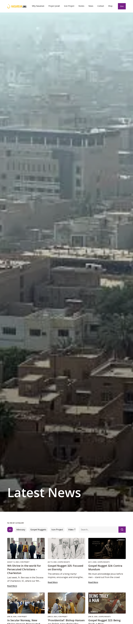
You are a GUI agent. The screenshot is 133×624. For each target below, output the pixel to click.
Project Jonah (54, 6)
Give (122, 6)
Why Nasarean (38, 6)
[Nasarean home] (16, 6)
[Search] (122, 529)
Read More (12, 586)
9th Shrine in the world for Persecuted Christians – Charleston (24, 569)
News (90, 6)
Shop (110, 6)
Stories (81, 6)
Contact (100, 6)
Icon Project (69, 6)
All (10, 529)
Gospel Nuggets (38, 529)
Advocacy (20, 529)
